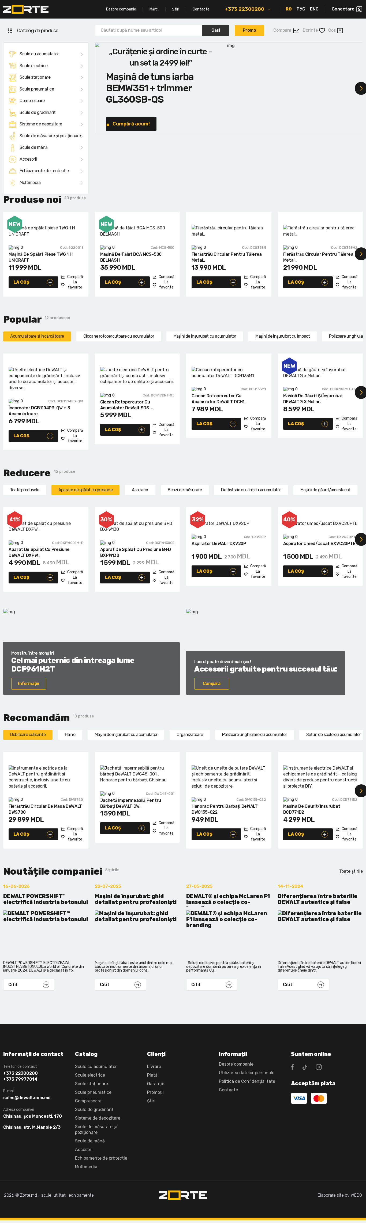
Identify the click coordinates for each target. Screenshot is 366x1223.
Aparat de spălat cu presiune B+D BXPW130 (135, 552)
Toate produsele (24, 489)
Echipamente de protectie (44, 170)
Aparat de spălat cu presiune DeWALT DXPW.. (39, 552)
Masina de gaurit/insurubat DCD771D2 (311, 809)
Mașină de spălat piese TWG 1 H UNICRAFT (40, 257)
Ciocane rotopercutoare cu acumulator (118, 336)
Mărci (154, 9)
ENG (314, 9)
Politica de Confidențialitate (247, 1081)
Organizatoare (190, 734)
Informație (28, 683)
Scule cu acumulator (39, 53)
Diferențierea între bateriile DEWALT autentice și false (317, 899)
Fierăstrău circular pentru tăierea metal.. (227, 257)
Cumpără (211, 683)
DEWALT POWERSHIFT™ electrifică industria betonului (45, 899)
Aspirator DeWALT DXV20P (219, 543)
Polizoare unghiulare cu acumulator (254, 734)
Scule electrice (34, 65)
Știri (175, 9)
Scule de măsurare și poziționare (50, 135)
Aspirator (140, 489)
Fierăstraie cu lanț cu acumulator (251, 489)
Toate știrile (351, 871)
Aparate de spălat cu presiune (85, 489)
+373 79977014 (20, 1079)
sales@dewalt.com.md (27, 1097)
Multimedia (30, 182)
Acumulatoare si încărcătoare (37, 336)
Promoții (155, 1092)
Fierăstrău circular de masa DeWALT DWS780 (45, 809)
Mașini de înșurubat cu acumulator (204, 336)
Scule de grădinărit (38, 112)
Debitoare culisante (28, 734)
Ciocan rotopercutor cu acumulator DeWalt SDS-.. (126, 404)
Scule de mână (34, 147)
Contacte (201, 9)
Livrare (154, 1066)
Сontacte (228, 1089)
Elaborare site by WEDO (340, 1195)
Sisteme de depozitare (41, 124)
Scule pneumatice (37, 89)
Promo (249, 30)
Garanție (155, 1083)
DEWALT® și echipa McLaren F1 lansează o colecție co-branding (228, 900)
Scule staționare (35, 77)
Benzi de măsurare (185, 489)
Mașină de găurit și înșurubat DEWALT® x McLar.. (313, 398)
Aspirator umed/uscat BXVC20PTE (319, 543)
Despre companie (121, 9)
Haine (70, 734)
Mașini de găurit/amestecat (325, 489)
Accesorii (28, 159)
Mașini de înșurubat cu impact (282, 336)
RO (289, 9)
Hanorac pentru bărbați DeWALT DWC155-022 (225, 809)
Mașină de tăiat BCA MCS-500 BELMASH (131, 257)
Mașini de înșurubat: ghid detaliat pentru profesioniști (136, 899)
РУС (301, 9)
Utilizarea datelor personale (246, 1072)
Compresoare (32, 100)
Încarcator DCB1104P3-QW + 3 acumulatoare (39, 410)
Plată (152, 1075)
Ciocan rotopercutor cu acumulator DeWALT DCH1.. (219, 398)
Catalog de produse (37, 31)
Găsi (215, 30)
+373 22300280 (244, 9)
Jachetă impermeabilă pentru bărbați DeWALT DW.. (130, 803)
